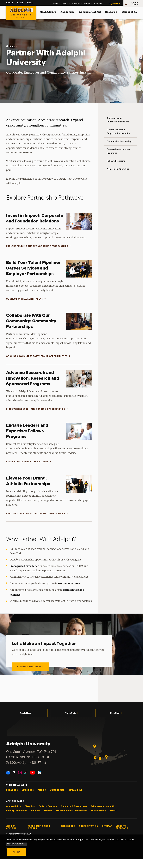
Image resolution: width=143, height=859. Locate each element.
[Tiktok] (26, 772)
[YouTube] (32, 773)
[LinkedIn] (39, 772)
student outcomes (69, 583)
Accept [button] (16, 852)
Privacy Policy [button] (15, 843)
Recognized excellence (24, 566)
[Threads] (14, 772)
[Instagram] (20, 772)
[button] (114, 4)
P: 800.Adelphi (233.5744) (26, 763)
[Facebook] (8, 773)
